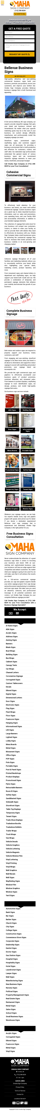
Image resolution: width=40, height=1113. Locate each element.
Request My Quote (18, 54)
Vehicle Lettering (13, 849)
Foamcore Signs (12, 719)
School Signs (11, 1013)
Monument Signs (13, 752)
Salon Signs (11, 1009)
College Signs (11, 930)
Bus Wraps (10, 658)
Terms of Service (20, 1091)
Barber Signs (11, 919)
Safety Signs (11, 795)
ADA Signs (10, 629)
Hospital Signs (12, 959)
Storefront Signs (13, 805)
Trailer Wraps (11, 831)
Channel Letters (12, 672)
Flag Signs (10, 708)
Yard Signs (10, 895)
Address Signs (12, 636)
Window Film (11, 885)
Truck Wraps (11, 834)
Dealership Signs (12, 945)
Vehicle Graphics (13, 845)
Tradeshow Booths (13, 823)
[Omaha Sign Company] (20, 1063)
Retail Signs (11, 1006)
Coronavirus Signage (14, 676)
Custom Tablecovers (14, 683)
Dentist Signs (11, 948)
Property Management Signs (17, 995)
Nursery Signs (11, 988)
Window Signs (11, 892)
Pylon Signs (10, 784)
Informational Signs (14, 726)
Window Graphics (13, 888)
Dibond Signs (11, 690)
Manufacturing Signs (14, 981)
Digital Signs (11, 694)
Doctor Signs (11, 952)
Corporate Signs (12, 941)
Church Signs (11, 923)
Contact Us (20, 1094)
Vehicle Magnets (12, 852)
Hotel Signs (10, 966)
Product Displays (12, 777)
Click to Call (20, 14)
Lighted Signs (11, 737)
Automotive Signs (13, 909)
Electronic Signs (12, 705)
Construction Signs (13, 934)
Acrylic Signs (11, 633)
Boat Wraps (10, 651)
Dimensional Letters (14, 698)
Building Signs (11, 654)
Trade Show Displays (14, 820)
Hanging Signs (12, 723)
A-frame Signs (12, 626)
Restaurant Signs (13, 1002)
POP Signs (10, 759)
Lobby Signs (11, 741)
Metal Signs (11, 748)
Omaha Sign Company (20, 1083)
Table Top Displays (13, 809)
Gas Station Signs (13, 955)
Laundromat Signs (13, 970)
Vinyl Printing (11, 863)
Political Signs (12, 991)
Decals (8, 687)
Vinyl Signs (10, 1051)
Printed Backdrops (13, 773)
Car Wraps (10, 669)
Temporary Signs (13, 813)
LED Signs (10, 730)
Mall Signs (10, 977)
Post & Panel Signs (13, 770)
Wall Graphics (11, 870)
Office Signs (11, 755)
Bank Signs (10, 912)
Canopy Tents (11, 665)
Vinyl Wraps (10, 867)
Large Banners (11, 734)
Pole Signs (10, 762)
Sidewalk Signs (12, 802)
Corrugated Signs (13, 680)
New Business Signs (14, 984)
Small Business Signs (14, 1016)
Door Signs (10, 701)
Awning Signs (11, 640)
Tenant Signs (11, 816)
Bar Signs (10, 916)
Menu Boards (11, 744)
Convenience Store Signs (16, 937)
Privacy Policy (20, 1087)
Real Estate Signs (13, 999)
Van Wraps (10, 838)
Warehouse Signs (13, 1020)
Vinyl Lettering (12, 859)
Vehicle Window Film (14, 856)
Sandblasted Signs (13, 798)
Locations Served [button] (19, 1098)
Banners (9, 644)
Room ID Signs (12, 791)
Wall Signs (10, 877)
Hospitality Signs (13, 963)
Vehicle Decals (12, 842)
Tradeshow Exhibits (14, 827)
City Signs (10, 927)
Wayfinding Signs (13, 881)
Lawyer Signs (11, 973)
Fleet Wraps (10, 712)
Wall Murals (10, 874)
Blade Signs (10, 647)
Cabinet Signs (11, 662)
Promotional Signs (13, 780)
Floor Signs (10, 716)
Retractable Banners (14, 788)
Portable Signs (12, 766)
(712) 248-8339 (20, 11)
